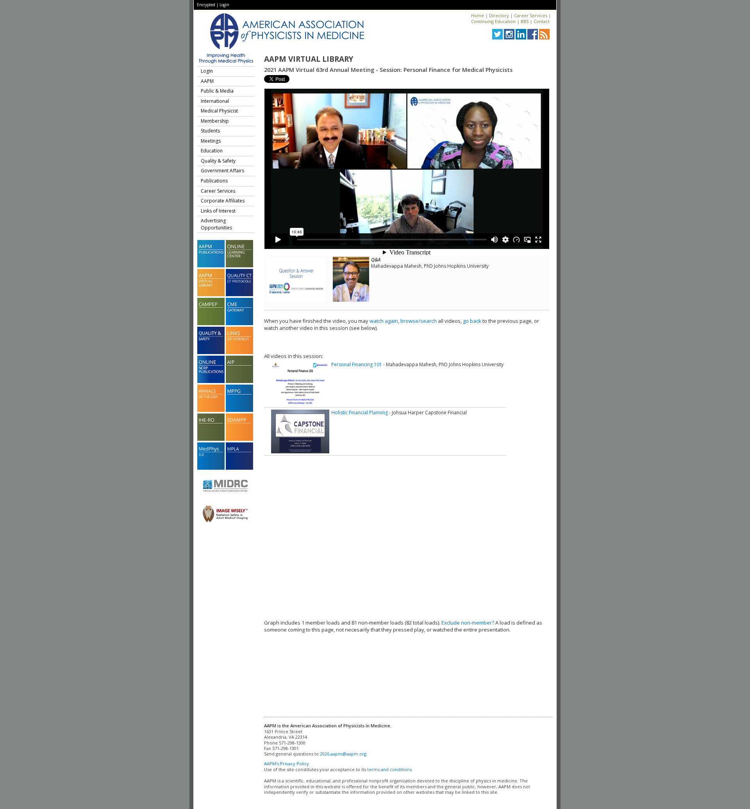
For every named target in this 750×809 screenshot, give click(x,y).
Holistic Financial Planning (359, 412)
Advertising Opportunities (216, 224)
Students (210, 130)
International (215, 101)
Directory (499, 15)
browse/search (418, 320)
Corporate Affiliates (223, 200)
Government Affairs (222, 170)
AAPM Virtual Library (308, 59)
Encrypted (206, 4)
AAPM (207, 81)
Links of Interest (218, 211)
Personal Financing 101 (356, 364)
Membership (215, 121)
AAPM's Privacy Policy (286, 763)
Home (477, 15)
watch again (384, 320)
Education (212, 150)
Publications (214, 180)
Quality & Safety (218, 161)
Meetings (211, 141)
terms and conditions (389, 769)
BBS (525, 21)
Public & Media (217, 91)
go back (472, 320)
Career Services (530, 15)
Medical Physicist (219, 110)
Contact (542, 21)
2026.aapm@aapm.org (343, 754)
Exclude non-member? (467, 622)
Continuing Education (493, 21)
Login (224, 4)
